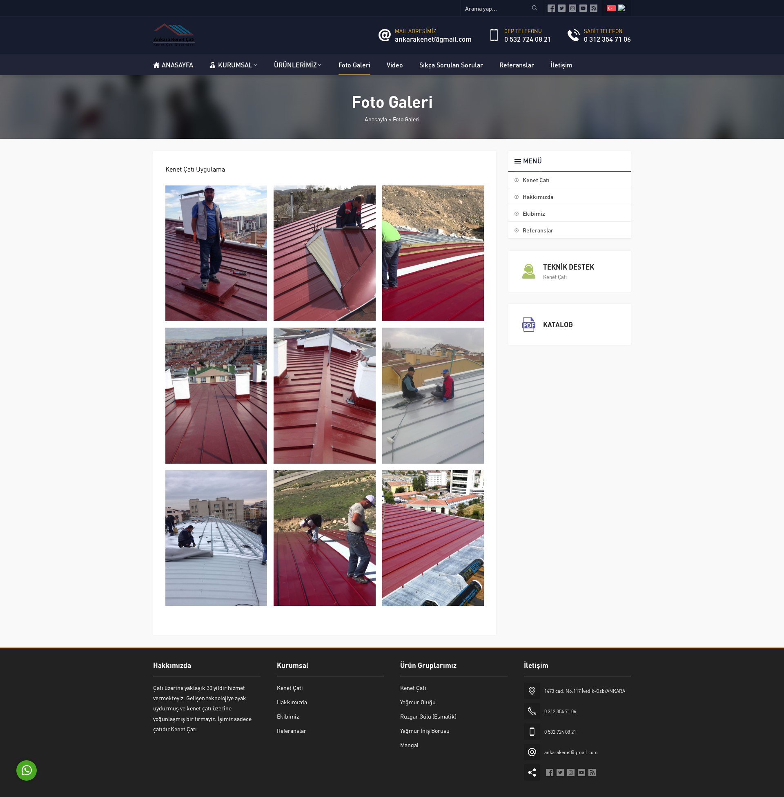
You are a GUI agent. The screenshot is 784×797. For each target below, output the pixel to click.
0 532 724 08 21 (527, 38)
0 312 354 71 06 (607, 38)
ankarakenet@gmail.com (433, 38)
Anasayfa (376, 119)
